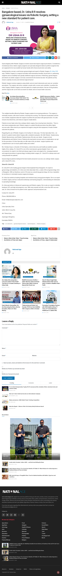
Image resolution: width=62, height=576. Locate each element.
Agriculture (5, 523)
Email (4, 355)
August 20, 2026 (13, 478)
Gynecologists (31, 223)
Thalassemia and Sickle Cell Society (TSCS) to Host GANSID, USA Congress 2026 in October (31, 307)
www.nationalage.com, (8, 496)
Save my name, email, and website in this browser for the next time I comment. (24, 362)
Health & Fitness (14, 8)
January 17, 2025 (20, 22)
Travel (43, 533)
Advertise (11, 569)
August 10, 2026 (46, 287)
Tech (43, 531)
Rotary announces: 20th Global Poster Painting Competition (24, 400)
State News (45, 529)
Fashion (4, 537)
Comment (5, 328)
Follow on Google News (35, 569)
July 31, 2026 (45, 312)
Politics (24, 535)
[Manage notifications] (58, 572)
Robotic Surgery (41, 223)
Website (34, 355)
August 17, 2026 (44, 103)
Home (3, 8)
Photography (25, 533)
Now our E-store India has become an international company (24, 393)
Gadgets (24, 525)
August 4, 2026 (26, 310)
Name (4, 348)
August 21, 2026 (13, 464)
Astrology (4, 527)
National (24, 531)
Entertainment (6, 535)
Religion (24, 540)
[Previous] (29, 108)
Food (23, 523)
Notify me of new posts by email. (10, 374)
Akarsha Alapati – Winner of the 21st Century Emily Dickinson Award (26, 406)
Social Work (45, 525)
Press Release (26, 537)
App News (4, 525)
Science (44, 523)
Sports (43, 527)
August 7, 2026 (6, 312)
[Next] (32, 108)
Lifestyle (8, 8)
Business (4, 531)
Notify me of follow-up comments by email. (13, 368)
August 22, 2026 (7, 458)
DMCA (25, 569)
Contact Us (18, 569)
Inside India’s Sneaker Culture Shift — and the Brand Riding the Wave (26, 462)
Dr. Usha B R (54, 71)
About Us (4, 569)
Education (4, 533)
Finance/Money (6, 540)
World (43, 537)
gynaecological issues (20, 223)
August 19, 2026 (14, 103)
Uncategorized (46, 535)
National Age (10, 22)
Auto (3, 529)
